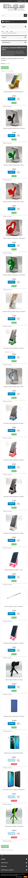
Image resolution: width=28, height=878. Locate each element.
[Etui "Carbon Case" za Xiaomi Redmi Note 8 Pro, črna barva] (14, 779)
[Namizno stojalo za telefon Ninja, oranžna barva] (14, 191)
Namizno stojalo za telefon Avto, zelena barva (14, 275)
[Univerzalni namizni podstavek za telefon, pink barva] (14, 632)
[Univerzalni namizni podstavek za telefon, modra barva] (14, 413)
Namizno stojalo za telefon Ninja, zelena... (14, 165)
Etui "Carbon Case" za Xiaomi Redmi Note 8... (14, 789)
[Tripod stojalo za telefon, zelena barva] (14, 816)
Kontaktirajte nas (20, 1)
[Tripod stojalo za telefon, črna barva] (14, 669)
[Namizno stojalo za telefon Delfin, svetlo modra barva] (14, 376)
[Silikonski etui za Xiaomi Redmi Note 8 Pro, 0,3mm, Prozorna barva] (14, 742)
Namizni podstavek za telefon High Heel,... (14, 91)
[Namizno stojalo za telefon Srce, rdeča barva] (14, 228)
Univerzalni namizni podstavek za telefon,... (14, 348)
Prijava (25, 1)
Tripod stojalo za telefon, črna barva (14, 679)
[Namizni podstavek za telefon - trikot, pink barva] (14, 559)
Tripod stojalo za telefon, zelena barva (14, 826)
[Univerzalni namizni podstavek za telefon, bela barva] (14, 523)
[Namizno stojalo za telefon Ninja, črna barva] (14, 118)
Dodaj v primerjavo (8, 106)
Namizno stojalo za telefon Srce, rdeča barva (14, 238)
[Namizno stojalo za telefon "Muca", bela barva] (14, 301)
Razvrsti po (3, 63)
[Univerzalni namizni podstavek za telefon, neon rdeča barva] (14, 449)
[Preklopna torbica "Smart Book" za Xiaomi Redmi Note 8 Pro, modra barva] (14, 706)
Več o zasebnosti (19, 876)
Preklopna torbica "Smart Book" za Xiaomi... (14, 716)
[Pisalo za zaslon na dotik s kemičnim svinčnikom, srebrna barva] (14, 596)
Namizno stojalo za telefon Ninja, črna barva (14, 128)
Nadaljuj (25, 876)
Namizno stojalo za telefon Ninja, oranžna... (14, 201)
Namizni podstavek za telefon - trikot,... (14, 569)
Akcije (4, 37)
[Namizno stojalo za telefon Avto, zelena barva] (14, 264)
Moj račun (4, 866)
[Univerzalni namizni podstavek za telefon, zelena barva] (14, 338)
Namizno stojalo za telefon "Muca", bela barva (14, 311)
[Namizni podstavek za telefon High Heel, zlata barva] (14, 81)
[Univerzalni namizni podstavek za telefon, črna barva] (14, 486)
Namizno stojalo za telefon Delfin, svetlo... (14, 386)
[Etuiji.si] (14, 7)
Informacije (6, 42)
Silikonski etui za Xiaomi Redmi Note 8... (14, 753)
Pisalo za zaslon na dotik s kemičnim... (14, 606)
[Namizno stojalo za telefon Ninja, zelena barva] (14, 154)
